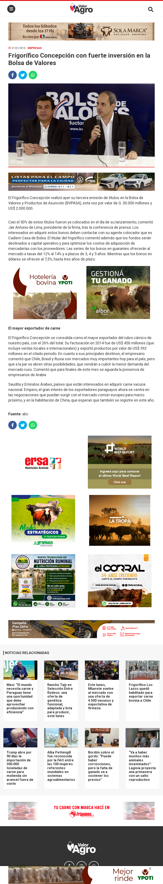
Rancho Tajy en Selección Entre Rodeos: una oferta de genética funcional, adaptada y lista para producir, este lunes (60, 700)
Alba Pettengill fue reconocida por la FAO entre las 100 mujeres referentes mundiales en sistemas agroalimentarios (61, 766)
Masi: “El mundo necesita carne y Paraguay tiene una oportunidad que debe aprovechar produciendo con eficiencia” (20, 698)
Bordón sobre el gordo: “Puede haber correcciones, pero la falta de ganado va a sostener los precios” (101, 766)
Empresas (35, 48)
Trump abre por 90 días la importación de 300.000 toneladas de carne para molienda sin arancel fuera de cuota (20, 768)
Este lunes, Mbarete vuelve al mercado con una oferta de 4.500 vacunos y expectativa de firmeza (101, 696)
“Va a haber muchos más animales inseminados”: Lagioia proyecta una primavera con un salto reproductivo (142, 766)
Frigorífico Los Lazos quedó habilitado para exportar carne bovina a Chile (141, 692)
